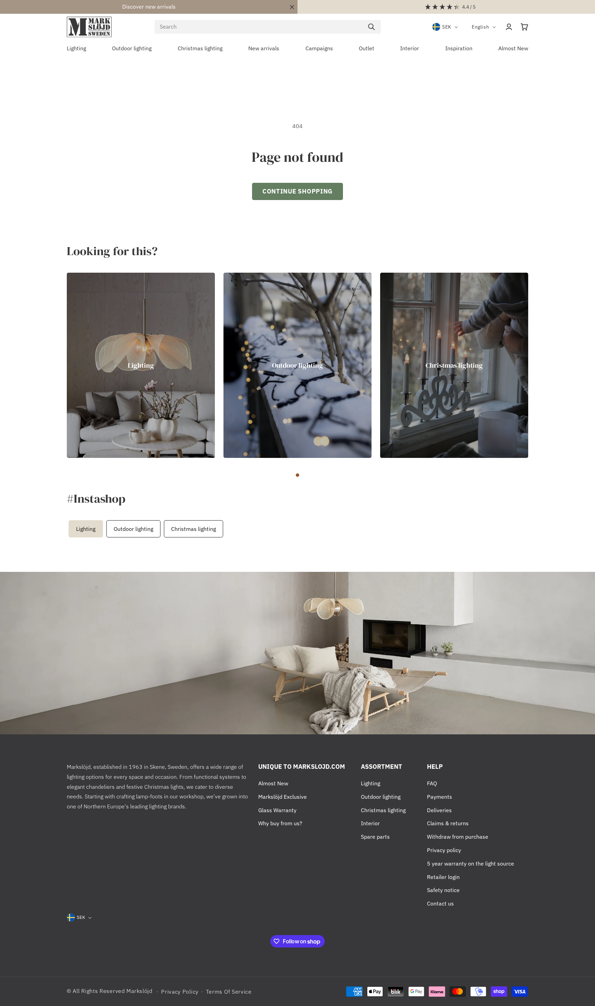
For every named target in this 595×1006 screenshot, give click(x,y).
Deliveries (439, 810)
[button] (524, 27)
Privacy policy (444, 850)
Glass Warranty (277, 810)
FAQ (432, 783)
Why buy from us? (280, 823)
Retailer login (443, 876)
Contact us (440, 903)
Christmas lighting (454, 365)
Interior (370, 823)
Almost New (273, 783)
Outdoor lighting (297, 365)
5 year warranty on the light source (470, 863)
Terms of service (229, 991)
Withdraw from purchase (457, 836)
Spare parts (375, 836)
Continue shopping (297, 191)
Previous (65, 528)
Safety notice (443, 890)
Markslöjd (139, 990)
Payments (439, 796)
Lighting (141, 365)
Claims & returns (448, 823)
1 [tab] (297, 475)
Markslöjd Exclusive (282, 796)
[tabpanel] (141, 365)
